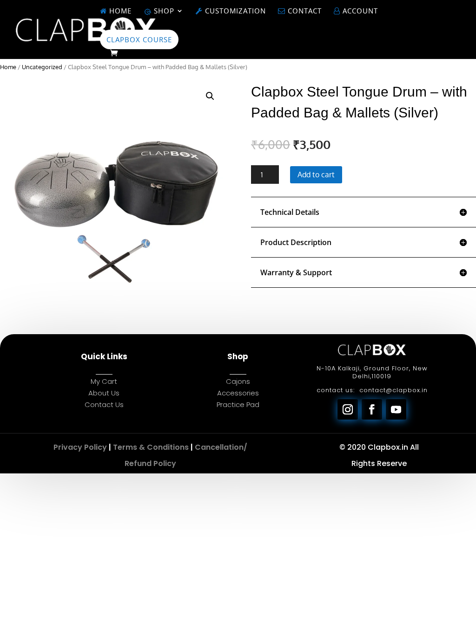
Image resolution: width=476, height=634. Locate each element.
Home (119, 11)
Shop (163, 11)
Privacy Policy (80, 447)
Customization (234, 11)
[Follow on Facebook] (372, 409)
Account (359, 11)
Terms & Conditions (151, 447)
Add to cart (316, 174)
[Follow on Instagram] (347, 409)
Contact (303, 11)
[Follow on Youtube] (396, 409)
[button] (210, 96)
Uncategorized (42, 67)
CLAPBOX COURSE (139, 39)
